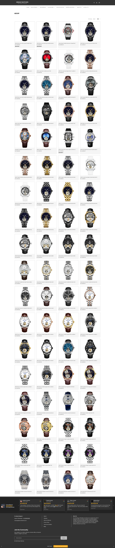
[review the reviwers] (40, 501)
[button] (94, 19)
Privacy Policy (46, 522)
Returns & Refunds (47, 520)
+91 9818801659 (26, 518)
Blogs (45, 526)
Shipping (45, 518)
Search (45, 516)
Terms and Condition (48, 524)
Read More (22, 509)
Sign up (63, 537)
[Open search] (94, 2)
